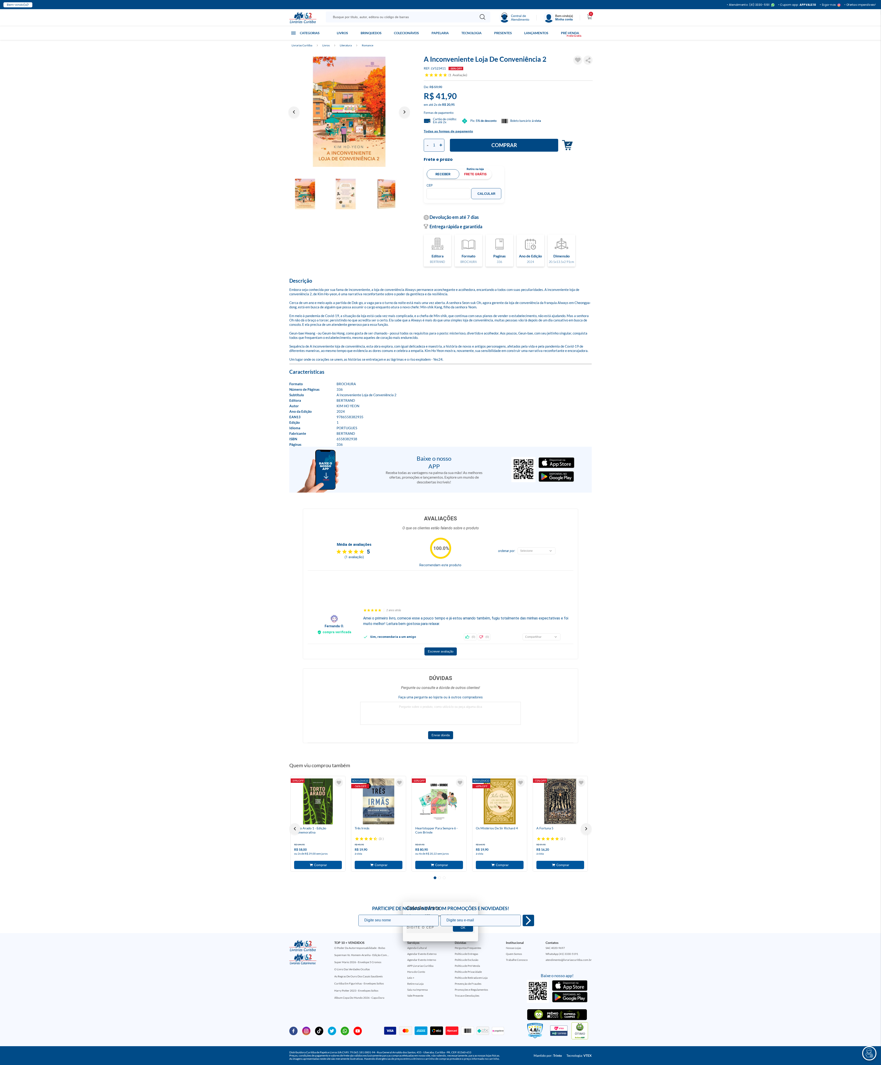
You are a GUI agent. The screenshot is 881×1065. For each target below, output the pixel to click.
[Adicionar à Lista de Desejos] (578, 60)
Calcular (486, 193)
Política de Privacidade (468, 971)
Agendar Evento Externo (422, 954)
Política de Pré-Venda (467, 965)
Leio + (410, 977)
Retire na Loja (415, 983)
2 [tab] (439, 877)
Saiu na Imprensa (417, 989)
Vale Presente (415, 995)
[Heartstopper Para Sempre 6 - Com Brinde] (439, 801)
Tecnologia (471, 33)
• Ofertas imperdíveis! (860, 4)
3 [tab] (444, 877)
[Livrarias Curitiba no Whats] (345, 1030)
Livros (342, 33)
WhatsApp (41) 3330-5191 (562, 954)
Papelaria (440, 33)
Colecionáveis (406, 33)
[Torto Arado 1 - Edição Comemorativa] (318, 801)
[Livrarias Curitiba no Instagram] (306, 1030)
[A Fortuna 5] (560, 801)
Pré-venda (570, 33)
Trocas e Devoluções (467, 995)
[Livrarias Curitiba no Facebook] (293, 1030)
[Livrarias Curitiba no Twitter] (332, 1030)
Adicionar (566, 145)
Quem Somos (514, 954)
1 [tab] (435, 877)
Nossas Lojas (513, 948)
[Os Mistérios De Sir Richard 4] (500, 801)
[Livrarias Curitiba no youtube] (358, 1030)
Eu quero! (528, 920)
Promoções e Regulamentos (471, 989)
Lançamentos (536, 33)
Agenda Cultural (417, 948)
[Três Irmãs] (378, 801)
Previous (293, 111)
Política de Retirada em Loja (471, 977)
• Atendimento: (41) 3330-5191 (748, 5)
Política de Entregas (466, 954)
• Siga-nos (828, 5)
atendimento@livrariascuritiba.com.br (569, 960)
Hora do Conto (416, 971)
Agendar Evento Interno (421, 960)
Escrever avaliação (440, 651)
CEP (430, 185)
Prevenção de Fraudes (468, 983)
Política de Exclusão (466, 960)
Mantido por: (548, 1055)
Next (404, 111)
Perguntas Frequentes (468, 948)
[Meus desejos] (339, 782)
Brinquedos (371, 33)
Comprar (504, 145)
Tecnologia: (579, 1055)
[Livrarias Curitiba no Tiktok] (319, 1030)
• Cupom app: (797, 4)
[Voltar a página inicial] (302, 17)
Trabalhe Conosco (517, 960)
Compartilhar (588, 60)
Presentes (503, 33)
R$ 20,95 (448, 104)
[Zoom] (349, 112)
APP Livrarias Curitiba (420, 965)
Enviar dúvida (441, 735)
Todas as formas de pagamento (448, 131)
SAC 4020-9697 (555, 948)
